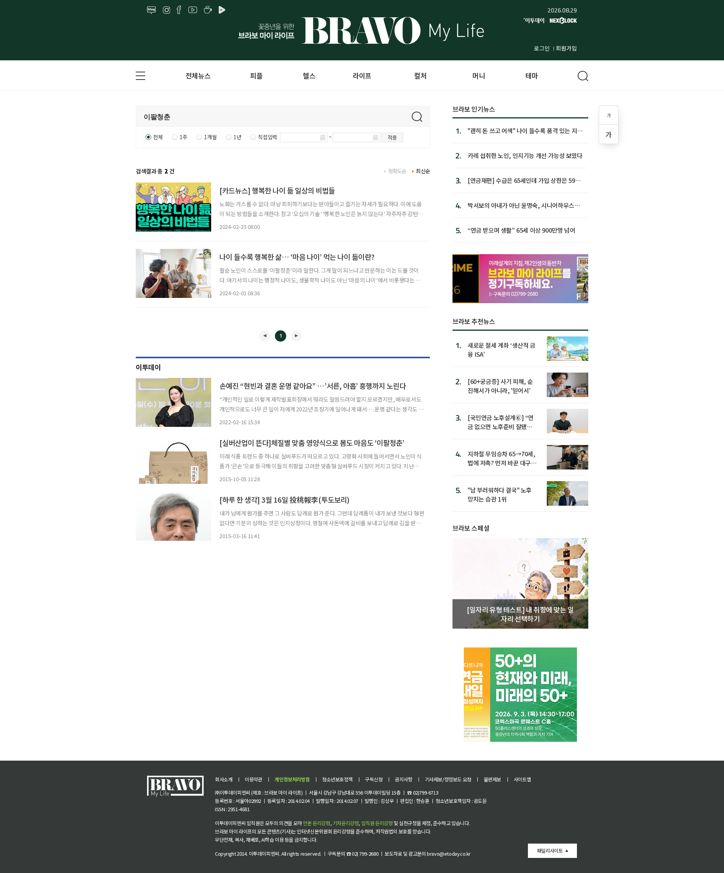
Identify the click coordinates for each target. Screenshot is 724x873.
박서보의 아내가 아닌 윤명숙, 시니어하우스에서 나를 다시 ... (524, 205)
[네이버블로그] (151, 10)
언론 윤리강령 (316, 823)
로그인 (542, 48)
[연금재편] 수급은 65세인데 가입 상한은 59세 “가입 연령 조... (524, 180)
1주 (183, 137)
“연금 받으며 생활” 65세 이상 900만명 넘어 (521, 230)
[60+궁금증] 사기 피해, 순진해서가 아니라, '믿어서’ (500, 385)
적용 (392, 137)
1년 (237, 137)
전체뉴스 (198, 75)
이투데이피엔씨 (264, 853)
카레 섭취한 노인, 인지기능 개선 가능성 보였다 (525, 155)
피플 (256, 75)
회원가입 (566, 48)
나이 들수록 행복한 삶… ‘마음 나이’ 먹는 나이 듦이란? (296, 257)
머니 (478, 75)
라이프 (362, 75)
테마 (531, 75)
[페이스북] (179, 10)
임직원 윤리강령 (377, 823)
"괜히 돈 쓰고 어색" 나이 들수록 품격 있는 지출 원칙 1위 (525, 130)
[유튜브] (192, 10)
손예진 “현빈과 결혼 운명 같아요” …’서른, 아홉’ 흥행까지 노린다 (312, 385)
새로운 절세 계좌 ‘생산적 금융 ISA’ (501, 349)
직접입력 (267, 137)
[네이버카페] (208, 10)
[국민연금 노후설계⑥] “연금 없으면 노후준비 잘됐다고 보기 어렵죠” (501, 422)
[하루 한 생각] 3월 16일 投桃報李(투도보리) (284, 499)
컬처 (420, 75)
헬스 (309, 75)
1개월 (210, 137)
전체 (158, 137)
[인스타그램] (166, 10)
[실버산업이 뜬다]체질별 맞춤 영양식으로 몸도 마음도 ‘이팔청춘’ (311, 442)
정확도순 (397, 171)
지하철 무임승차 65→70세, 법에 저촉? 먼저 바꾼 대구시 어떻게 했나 (502, 458)
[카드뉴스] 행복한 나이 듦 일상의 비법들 (277, 190)
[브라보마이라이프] (362, 30)
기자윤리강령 (346, 823)
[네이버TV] (223, 10)
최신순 (423, 171)
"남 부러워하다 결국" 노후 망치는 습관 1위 (500, 494)
